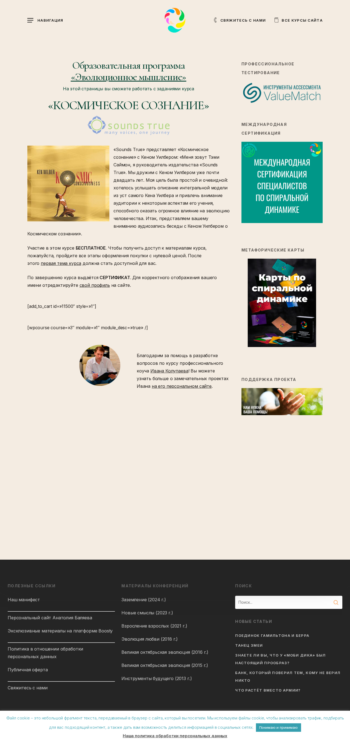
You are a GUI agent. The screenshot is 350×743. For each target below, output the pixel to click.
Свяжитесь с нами (27, 687)
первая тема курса (61, 263)
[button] (45, 20)
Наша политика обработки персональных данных (175, 735)
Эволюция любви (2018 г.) (149, 639)
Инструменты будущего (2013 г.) (156, 678)
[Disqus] (128, 465)
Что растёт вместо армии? (268, 690)
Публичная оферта (28, 669)
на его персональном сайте (182, 386)
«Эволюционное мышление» (128, 77)
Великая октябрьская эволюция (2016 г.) (164, 652)
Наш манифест (24, 599)
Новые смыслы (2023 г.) (147, 612)
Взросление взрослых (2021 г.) (154, 626)
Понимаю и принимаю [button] (278, 727)
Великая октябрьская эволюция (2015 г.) (164, 665)
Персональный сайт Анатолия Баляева (50, 617)
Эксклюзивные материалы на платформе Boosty (60, 631)
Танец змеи (249, 645)
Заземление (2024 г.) (143, 599)
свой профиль (95, 285)
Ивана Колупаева (169, 371)
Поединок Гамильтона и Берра (272, 635)
